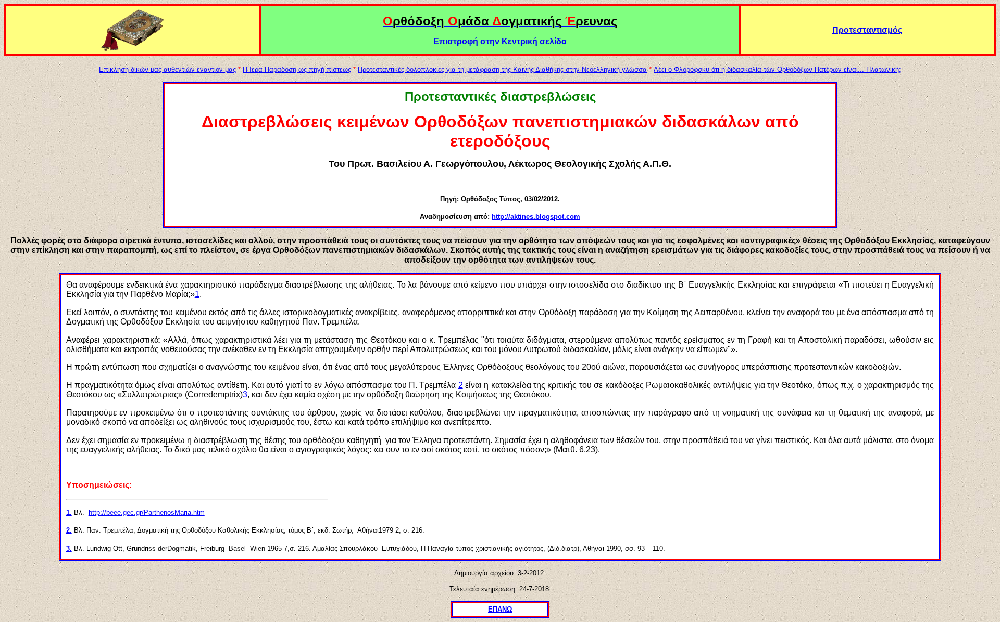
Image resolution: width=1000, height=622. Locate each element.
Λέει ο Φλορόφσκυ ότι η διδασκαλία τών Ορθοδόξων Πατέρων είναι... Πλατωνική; (777, 69)
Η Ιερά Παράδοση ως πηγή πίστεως (297, 69)
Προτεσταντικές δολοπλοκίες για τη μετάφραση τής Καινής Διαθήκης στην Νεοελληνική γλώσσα (502, 69)
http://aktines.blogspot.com (536, 217)
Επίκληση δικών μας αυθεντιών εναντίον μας (167, 69)
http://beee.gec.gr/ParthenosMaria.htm (147, 512)
